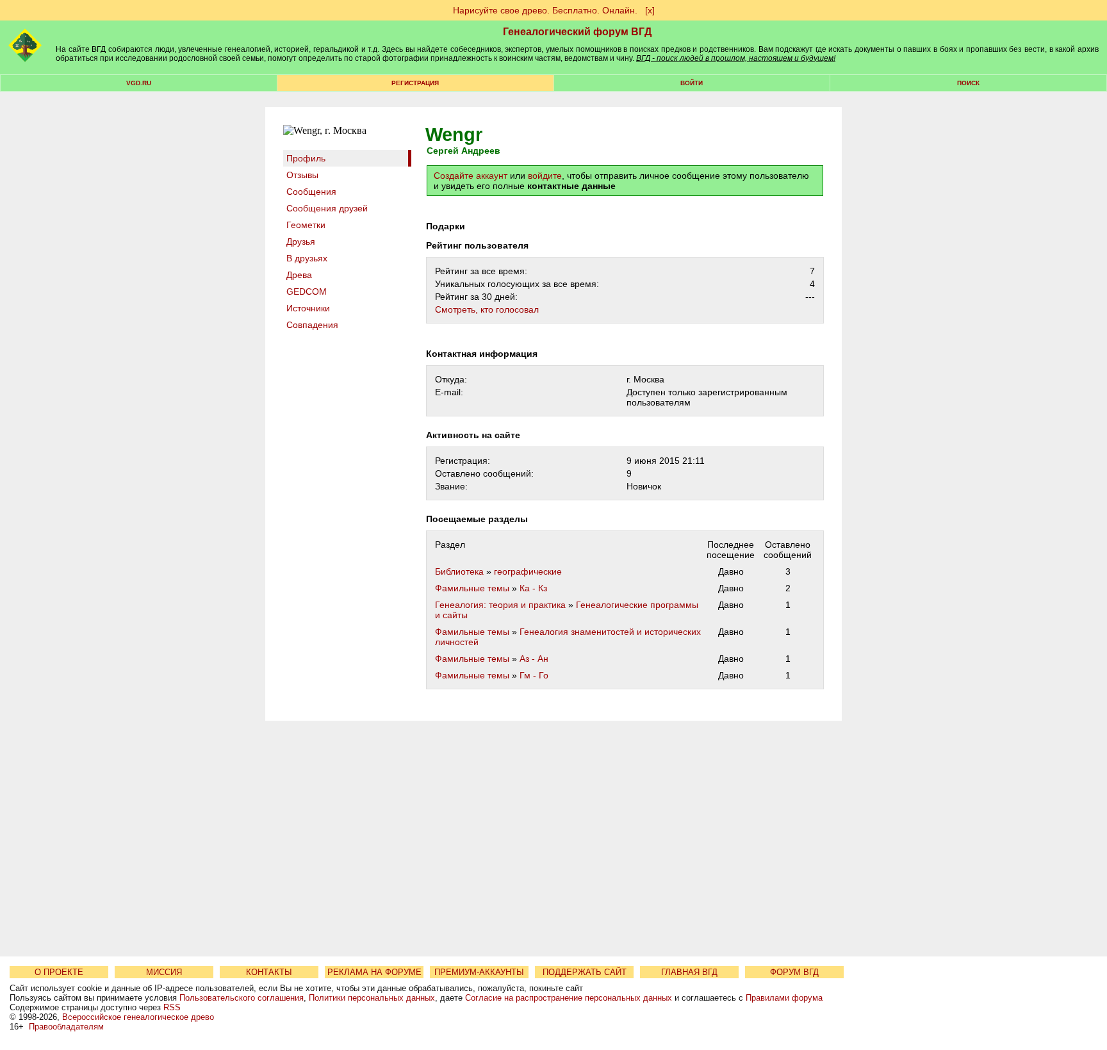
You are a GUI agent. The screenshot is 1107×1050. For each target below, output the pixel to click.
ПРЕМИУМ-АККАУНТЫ (479, 972)
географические (528, 571)
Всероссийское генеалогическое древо (138, 1017)
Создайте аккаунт (470, 175)
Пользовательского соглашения (241, 998)
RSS (172, 1007)
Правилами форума (784, 998)
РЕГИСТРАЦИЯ (415, 82)
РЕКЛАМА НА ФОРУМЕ (374, 972)
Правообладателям (66, 1026)
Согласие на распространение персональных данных (568, 998)
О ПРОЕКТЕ (59, 972)
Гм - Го (534, 675)
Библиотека (459, 571)
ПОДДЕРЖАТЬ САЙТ (585, 972)
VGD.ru (138, 82)
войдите (545, 175)
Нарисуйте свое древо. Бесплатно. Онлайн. (545, 10)
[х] (650, 10)
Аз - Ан (534, 658)
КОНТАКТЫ (269, 972)
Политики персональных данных (372, 998)
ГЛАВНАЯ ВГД (689, 972)
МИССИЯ (164, 972)
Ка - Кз (533, 588)
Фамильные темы (472, 588)
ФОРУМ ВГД (794, 972)
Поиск (968, 82)
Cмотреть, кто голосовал (487, 309)
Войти (691, 82)
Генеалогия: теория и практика (500, 605)
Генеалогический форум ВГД (577, 31)
